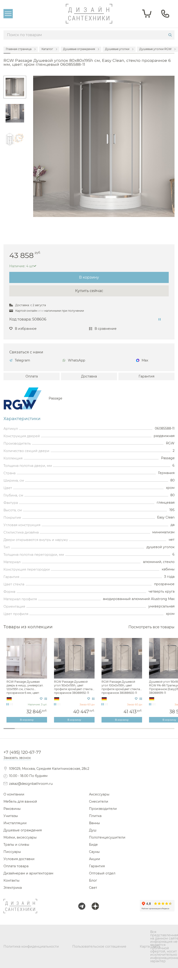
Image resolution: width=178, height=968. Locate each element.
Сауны (94, 852)
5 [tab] (54, 731)
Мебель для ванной (20, 801)
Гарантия (146, 376)
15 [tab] (169, 731)
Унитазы (10, 816)
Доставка (89, 376)
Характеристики (22, 419)
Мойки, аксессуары (20, 837)
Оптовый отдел (102, 873)
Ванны (94, 823)
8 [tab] (89, 731)
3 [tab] (32, 731)
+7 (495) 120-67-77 (22, 752)
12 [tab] (134, 731)
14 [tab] (157, 731)
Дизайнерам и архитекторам (28, 873)
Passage (55, 398)
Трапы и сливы (16, 844)
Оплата (31, 376)
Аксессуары (99, 794)
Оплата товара (16, 866)
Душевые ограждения (22, 830)
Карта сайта (150, 946)
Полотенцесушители (107, 837)
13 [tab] (146, 731)
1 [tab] (9, 728)
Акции (94, 859)
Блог (93, 880)
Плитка (95, 816)
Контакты (11, 880)
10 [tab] (112, 731)
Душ (92, 830)
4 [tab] (43, 731)
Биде (93, 844)
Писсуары (12, 852)
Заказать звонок (17, 758)
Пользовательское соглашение (99, 946)
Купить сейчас (89, 291)
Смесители (98, 801)
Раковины (12, 809)
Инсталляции (15, 823)
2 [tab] (20, 731)
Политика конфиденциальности (31, 946)
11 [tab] (123, 731)
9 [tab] (100, 731)
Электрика (12, 888)
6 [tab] (66, 731)
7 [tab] (77, 731)
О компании (13, 794)
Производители (103, 809)
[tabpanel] (27, 680)
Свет (93, 888)
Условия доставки (19, 859)
